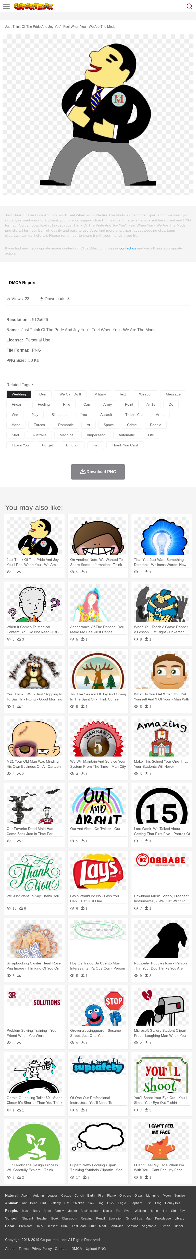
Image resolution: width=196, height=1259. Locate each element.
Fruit (92, 1226)
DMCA (76, 1249)
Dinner (178, 1226)
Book (54, 1218)
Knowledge (163, 1218)
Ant (24, 1203)
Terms (24, 1249)
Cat (66, 1203)
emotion (72, 445)
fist (96, 445)
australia (39, 435)
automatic (127, 435)
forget (47, 445)
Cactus (66, 1195)
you (84, 415)
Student (27, 1218)
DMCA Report (22, 283)
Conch (79, 1195)
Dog (101, 1203)
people (155, 425)
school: (12, 1218)
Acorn (25, 1195)
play (34, 415)
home (154, 1211)
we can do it (70, 394)
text (122, 394)
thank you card (125, 445)
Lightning (152, 1195)
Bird (43, 1203)
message (173, 394)
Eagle (122, 1203)
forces (39, 425)
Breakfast (25, 1226)
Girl (173, 1211)
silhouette (60, 415)
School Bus (134, 1218)
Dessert (52, 1226)
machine (67, 435)
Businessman (90, 1211)
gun (42, 394)
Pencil (100, 1218)
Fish (149, 1203)
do (171, 404)
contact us (127, 248)
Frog (158, 1203)
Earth (91, 1195)
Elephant (136, 1203)
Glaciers (125, 1195)
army (107, 404)
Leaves (52, 1195)
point (129, 404)
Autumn (38, 1195)
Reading (87, 1218)
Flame (111, 1195)
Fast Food (79, 1226)
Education (115, 1218)
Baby (36, 1211)
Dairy (39, 1226)
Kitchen (165, 1226)
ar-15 (150, 404)
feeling (44, 404)
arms (160, 415)
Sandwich (116, 1226)
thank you (134, 415)
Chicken (78, 1203)
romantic (66, 425)
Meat (102, 1226)
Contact (61, 1249)
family (59, 1211)
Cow (91, 1203)
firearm (18, 404)
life (151, 435)
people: (11, 1211)
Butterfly (55, 1203)
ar (88, 425)
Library (179, 1218)
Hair (164, 1211)
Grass (138, 1195)
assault (106, 415)
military (100, 394)
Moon (167, 1195)
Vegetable (149, 1226)
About (10, 1249)
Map (148, 1218)
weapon (146, 394)
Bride (47, 1211)
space (109, 425)
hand (16, 425)
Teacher (42, 1218)
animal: (11, 1203)
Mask (25, 1211)
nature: (11, 1195)
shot (15, 435)
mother (72, 1211)
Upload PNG (96, 1249)
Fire (101, 1195)
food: (10, 1226)
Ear (118, 1211)
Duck (110, 1203)
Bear (33, 1203)
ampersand (96, 435)
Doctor (107, 1211)
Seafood (133, 1226)
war (15, 415)
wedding (19, 394)
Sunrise (179, 1195)
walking (140, 1211)
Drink (64, 1226)
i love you (20, 445)
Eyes (127, 1211)
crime (132, 425)
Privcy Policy (42, 1249)
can (86, 404)
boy (182, 1211)
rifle (66, 404)
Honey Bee (173, 1203)
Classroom (69, 1218)
